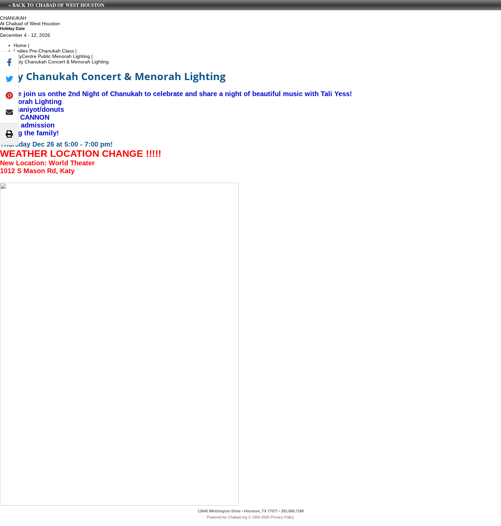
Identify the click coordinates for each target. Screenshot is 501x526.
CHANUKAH (13, 18)
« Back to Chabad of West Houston (56, 5)
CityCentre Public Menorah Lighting (52, 56)
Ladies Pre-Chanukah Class (44, 51)
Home (20, 45)
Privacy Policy (282, 517)
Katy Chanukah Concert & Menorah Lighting (61, 61)
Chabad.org (237, 517)
